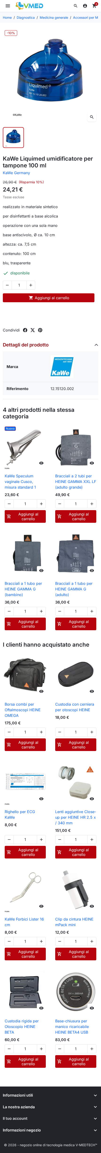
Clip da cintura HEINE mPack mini (74, 922)
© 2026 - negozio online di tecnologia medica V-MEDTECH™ (50, 1145)
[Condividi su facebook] (25, 330)
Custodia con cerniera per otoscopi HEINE (74, 707)
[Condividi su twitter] (32, 330)
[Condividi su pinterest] (40, 330)
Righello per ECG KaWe (20, 814)
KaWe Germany (16, 172)
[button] (75, 6)
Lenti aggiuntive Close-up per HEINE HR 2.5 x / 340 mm (75, 817)
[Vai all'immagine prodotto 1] (13, 137)
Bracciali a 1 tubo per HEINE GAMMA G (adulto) (74, 589)
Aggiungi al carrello (49, 297)
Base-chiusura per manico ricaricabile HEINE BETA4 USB (72, 1027)
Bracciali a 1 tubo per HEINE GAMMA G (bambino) (23, 589)
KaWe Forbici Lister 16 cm (24, 922)
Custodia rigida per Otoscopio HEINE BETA (22, 1027)
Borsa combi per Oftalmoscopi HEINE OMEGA (23, 710)
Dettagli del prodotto (26, 345)
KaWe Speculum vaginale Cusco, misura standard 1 (20, 482)
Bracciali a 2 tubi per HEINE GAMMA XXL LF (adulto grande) (75, 482)
